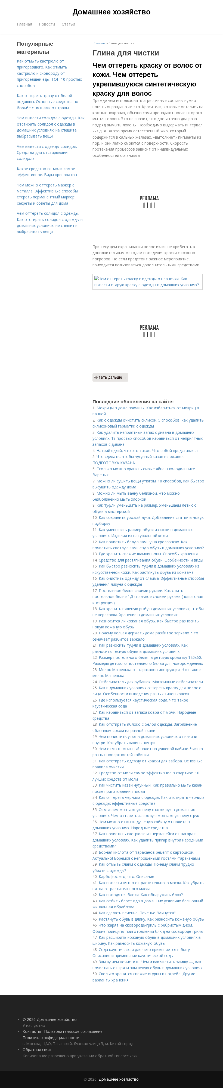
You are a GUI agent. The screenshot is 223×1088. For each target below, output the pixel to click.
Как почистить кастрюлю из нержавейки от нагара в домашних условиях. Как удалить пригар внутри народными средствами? (147, 840)
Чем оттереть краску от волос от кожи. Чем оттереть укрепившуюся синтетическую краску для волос (147, 79)
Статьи (68, 24)
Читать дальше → (110, 377)
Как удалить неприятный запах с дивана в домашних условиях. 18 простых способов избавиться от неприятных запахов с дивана (147, 438)
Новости (47, 24)
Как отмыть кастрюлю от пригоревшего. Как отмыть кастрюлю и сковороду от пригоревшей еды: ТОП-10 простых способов (49, 73)
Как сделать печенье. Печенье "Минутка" (137, 912)
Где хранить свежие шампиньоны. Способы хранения (148, 553)
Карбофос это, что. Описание (126, 876)
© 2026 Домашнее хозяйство (50, 1019)
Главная (24, 24)
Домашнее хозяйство (112, 11)
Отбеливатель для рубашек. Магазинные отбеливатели (151, 681)
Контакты (32, 1031)
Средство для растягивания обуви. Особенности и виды (151, 560)
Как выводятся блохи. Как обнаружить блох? (141, 894)
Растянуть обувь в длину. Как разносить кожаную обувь (151, 919)
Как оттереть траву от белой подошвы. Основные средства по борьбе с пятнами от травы (47, 101)
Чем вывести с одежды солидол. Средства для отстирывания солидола (47, 152)
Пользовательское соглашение (73, 1031)
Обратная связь (37, 1049)
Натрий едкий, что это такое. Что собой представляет (148, 450)
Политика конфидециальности (51, 1037)
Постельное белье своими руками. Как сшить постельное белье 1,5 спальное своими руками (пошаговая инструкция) (147, 596)
